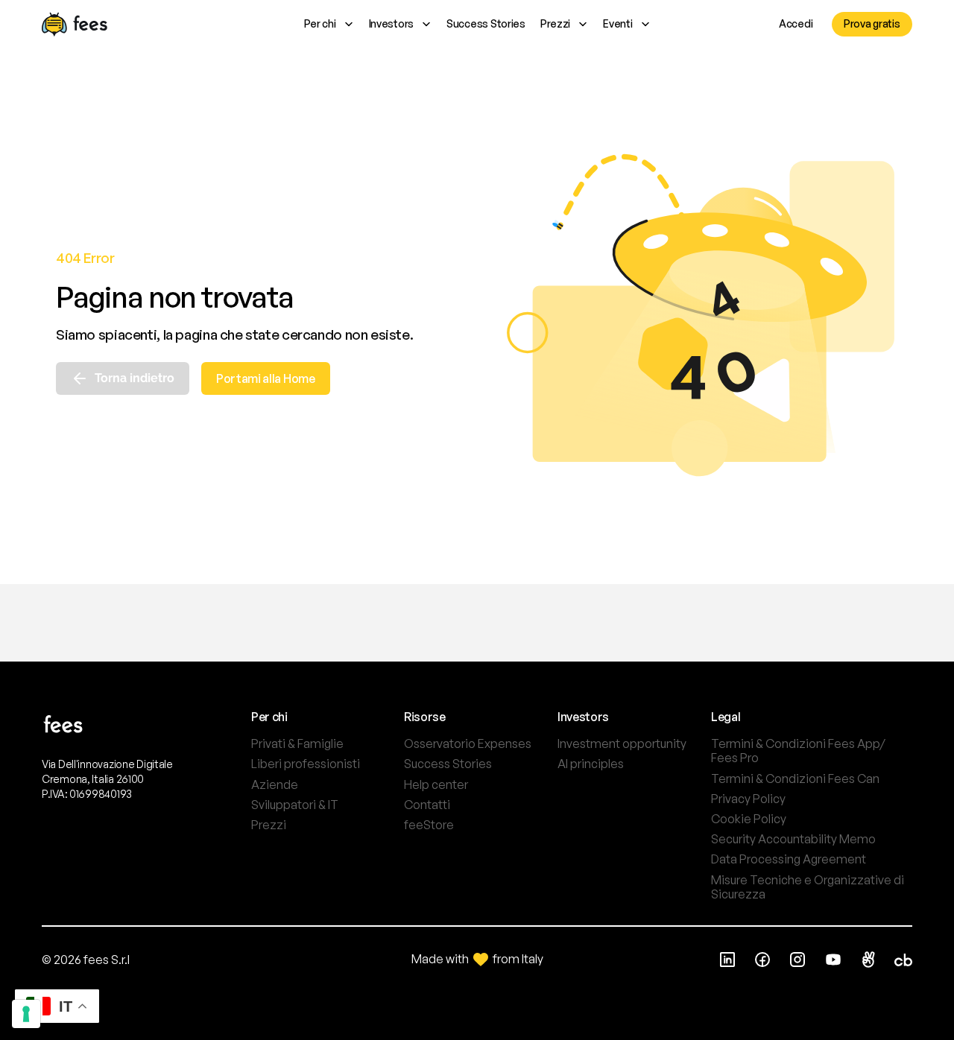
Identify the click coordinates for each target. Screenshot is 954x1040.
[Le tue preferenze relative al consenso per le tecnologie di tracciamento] (26, 1014)
